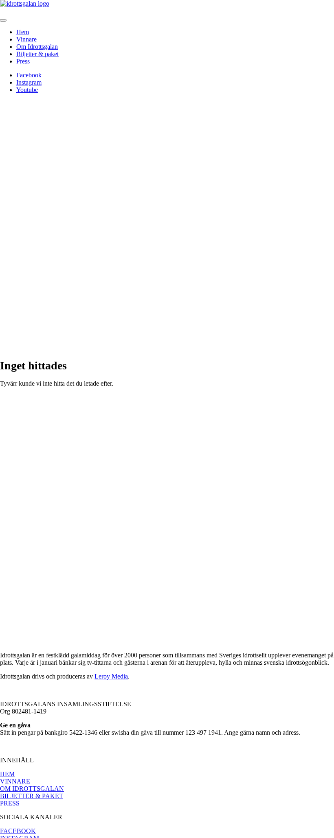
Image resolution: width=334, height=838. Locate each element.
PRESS (10, 803)
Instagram (29, 82)
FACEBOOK (18, 830)
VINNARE (15, 781)
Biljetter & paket (37, 53)
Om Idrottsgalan (37, 46)
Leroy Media (111, 676)
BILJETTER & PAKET (31, 795)
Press (23, 61)
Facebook (29, 75)
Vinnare (26, 39)
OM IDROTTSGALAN (32, 788)
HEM (7, 773)
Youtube (27, 89)
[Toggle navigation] (3, 20)
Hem (22, 31)
